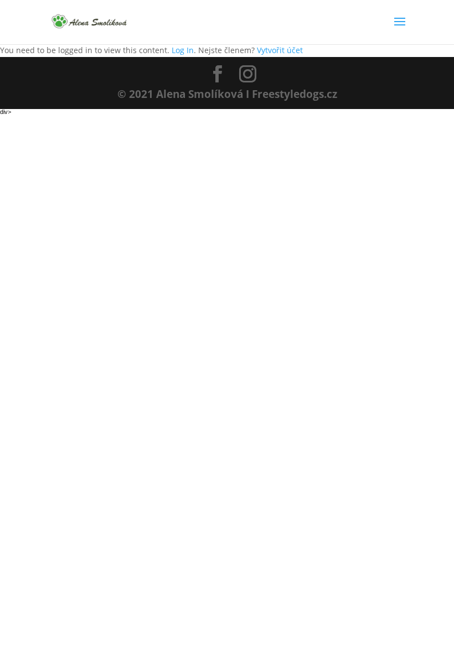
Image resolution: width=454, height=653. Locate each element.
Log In (183, 50)
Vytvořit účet (280, 50)
